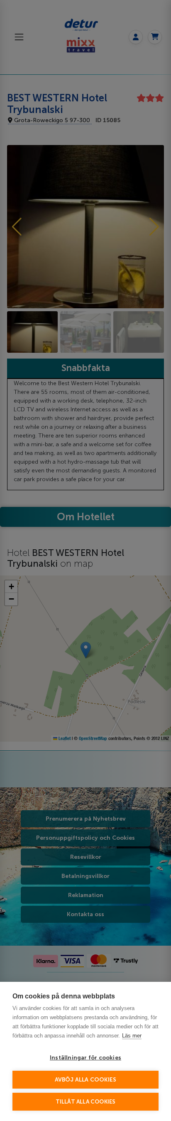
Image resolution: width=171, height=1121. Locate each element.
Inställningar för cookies (85, 1057)
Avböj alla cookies (86, 1079)
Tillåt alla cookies (86, 1102)
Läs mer (132, 1035)
